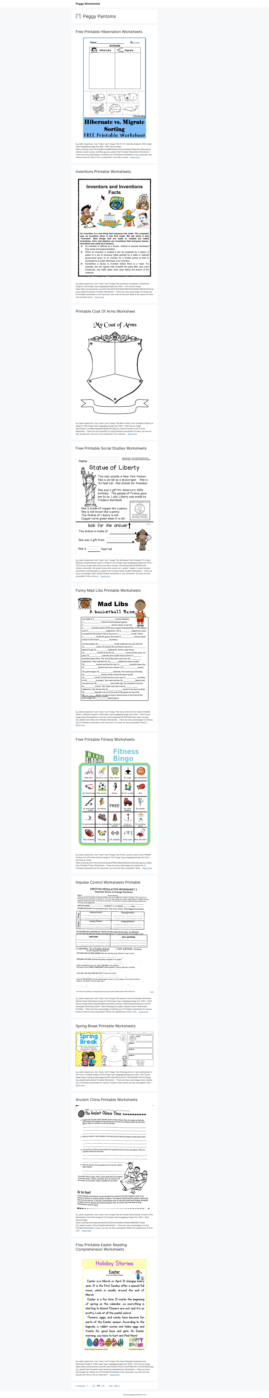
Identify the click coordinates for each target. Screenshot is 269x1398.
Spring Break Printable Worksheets (105, 1026)
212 (94, 1386)
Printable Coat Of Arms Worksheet (105, 311)
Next (117, 1386)
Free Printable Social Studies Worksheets (111, 448)
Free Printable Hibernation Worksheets (109, 31)
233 (111, 1386)
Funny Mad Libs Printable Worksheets (108, 590)
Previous (80, 1386)
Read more (135, 157)
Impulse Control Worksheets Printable (108, 882)
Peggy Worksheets (88, 3)
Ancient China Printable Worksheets (107, 1099)
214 (103, 1386)
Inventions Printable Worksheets (103, 171)
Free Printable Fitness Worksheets (105, 739)
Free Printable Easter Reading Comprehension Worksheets (101, 1247)
